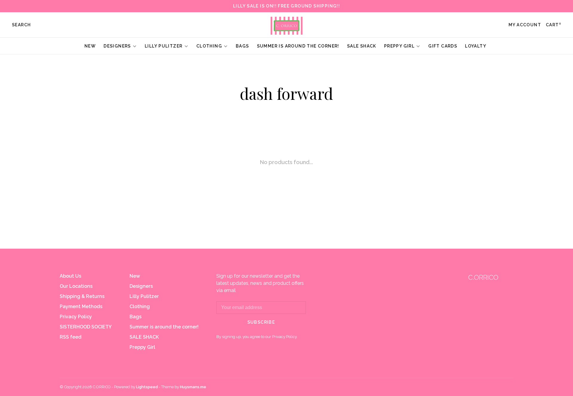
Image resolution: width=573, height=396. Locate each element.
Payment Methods (81, 306)
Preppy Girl (399, 46)
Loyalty (475, 46)
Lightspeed (147, 387)
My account (525, 24)
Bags (242, 46)
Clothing (209, 46)
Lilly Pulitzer (164, 46)
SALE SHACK (361, 46)
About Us (70, 276)
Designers (117, 46)
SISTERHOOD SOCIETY (86, 327)
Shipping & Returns (82, 296)
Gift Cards (442, 46)
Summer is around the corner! (298, 46)
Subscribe (261, 322)
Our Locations (76, 286)
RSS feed (70, 337)
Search (21, 24)
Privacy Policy (76, 316)
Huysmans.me (193, 387)
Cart (553, 24)
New (90, 46)
